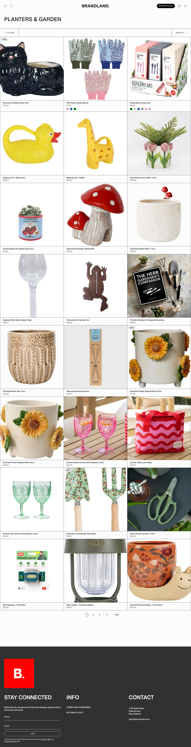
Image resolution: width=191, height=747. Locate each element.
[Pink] (67, 109)
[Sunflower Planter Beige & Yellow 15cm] (159, 357)
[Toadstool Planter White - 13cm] (159, 214)
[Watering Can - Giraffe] (95, 143)
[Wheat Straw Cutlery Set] (159, 68)
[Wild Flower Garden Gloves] (95, 68)
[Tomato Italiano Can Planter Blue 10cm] (32, 214)
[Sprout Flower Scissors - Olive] (159, 499)
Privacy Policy (46, 739)
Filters (10, 33)
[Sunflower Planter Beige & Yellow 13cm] (32, 428)
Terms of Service (10, 741)
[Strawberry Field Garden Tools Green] (95, 499)
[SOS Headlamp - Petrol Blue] (32, 570)
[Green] (75, 109)
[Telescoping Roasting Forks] (95, 357)
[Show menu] (5, 6)
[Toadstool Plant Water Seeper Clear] (32, 286)
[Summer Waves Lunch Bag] (159, 428)
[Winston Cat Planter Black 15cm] (32, 68)
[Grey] (142, 109)
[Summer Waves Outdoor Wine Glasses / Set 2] (95, 428)
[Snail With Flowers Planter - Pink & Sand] (159, 570)
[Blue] (71, 109)
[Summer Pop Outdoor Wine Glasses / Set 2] (32, 499)
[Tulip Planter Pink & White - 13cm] (159, 143)
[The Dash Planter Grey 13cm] (32, 357)
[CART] (185, 6)
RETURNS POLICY (74, 712)
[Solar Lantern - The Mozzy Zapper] (95, 570)
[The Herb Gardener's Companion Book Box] (159, 286)
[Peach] (135, 109)
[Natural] (149, 109)
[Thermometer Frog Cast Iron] (95, 286)
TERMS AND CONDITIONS (78, 707)
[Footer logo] (19, 673)
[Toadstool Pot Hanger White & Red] (95, 214)
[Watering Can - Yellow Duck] (32, 143)
